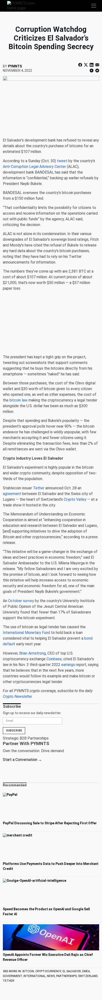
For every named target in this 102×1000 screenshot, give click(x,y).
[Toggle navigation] (93, 5)
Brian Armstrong (32, 653)
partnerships (66, 976)
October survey (21, 601)
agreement (12, 493)
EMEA (86, 971)
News (51, 976)
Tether (38, 488)
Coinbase (54, 659)
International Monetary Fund (26, 632)
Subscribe (14, 730)
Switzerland (87, 976)
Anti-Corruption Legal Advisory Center (34, 166)
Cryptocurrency (48, 971)
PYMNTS (15, 66)
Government (12, 976)
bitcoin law (18, 400)
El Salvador (72, 971)
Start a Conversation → (22, 759)
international (34, 976)
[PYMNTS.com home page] (23, 5)
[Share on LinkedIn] (91, 65)
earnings (68, 664)
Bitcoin (28, 971)
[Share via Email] (96, 65)
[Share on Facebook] (80, 65)
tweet (62, 161)
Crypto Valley (75, 499)
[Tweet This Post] (86, 65)
